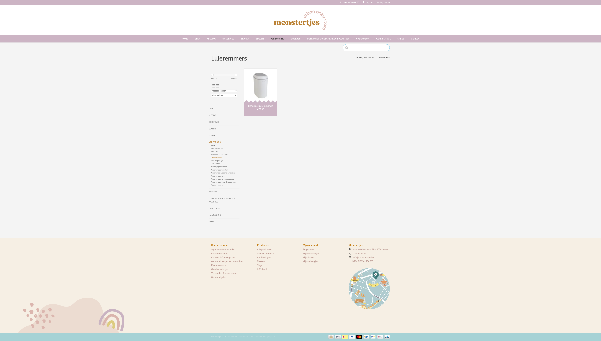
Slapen (245, 38)
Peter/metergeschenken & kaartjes (328, 38)
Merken (415, 38)
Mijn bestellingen (311, 253)
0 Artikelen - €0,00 (351, 2)
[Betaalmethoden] (330, 337)
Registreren (308, 249)
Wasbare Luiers (217, 185)
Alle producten (264, 249)
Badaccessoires (217, 149)
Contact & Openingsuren (223, 257)
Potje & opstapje (217, 161)
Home (185, 38)
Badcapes (214, 152)
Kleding (211, 38)
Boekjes (295, 38)
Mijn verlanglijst (310, 261)
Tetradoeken (215, 164)
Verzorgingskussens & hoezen (223, 173)
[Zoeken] (347, 48)
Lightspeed (270, 337)
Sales (400, 38)
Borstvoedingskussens (219, 155)
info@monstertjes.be (363, 257)
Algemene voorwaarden (223, 249)
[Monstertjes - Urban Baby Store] (300, 20)
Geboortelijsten (218, 277)
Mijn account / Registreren (378, 2)
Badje (213, 145)
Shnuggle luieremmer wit (260, 106)
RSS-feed (262, 269)
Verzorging (277, 38)
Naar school (383, 38)
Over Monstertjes (219, 269)
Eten (197, 38)
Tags (259, 265)
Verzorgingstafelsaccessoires (222, 179)
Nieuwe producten (266, 253)
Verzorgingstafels (217, 176)
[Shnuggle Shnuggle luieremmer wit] (260, 85)
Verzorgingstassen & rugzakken (223, 182)
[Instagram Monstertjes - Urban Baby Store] (224, 2)
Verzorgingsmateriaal (219, 167)
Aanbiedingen (264, 257)
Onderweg (228, 38)
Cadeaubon (362, 38)
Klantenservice (218, 265)
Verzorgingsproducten (219, 170)
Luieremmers (383, 58)
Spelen (260, 38)
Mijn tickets (308, 257)
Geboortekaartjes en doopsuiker (227, 261)
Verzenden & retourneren (223, 273)
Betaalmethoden (219, 253)
